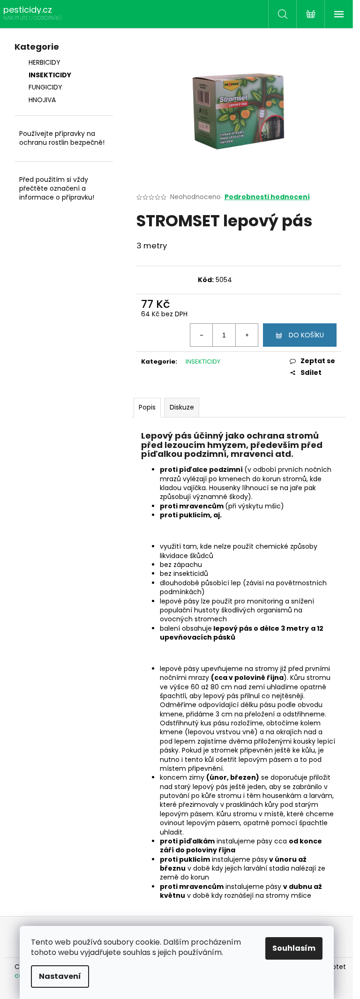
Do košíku (306, 335)
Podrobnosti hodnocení (267, 197)
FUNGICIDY (45, 87)
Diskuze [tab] (182, 407)
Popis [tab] (147, 407)
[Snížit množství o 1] (201, 335)
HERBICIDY (44, 62)
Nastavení (60, 976)
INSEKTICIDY (50, 75)
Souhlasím (293, 948)
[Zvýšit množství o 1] (246, 335)
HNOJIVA (42, 99)
